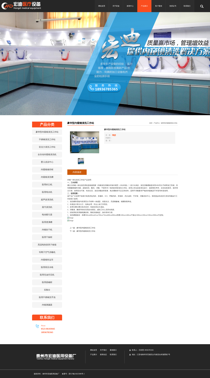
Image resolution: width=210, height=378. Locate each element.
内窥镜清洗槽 (47, 177)
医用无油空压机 (47, 275)
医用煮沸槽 (47, 222)
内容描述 (77, 172)
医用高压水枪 (47, 267)
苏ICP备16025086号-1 (77, 374)
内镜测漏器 (47, 305)
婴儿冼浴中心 (47, 162)
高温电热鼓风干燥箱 (47, 245)
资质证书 (172, 6)
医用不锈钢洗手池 (47, 297)
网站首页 (101, 6)
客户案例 (158, 6)
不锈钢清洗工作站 (47, 139)
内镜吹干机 (47, 230)
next (179, 62)
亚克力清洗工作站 (47, 147)
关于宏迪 (116, 6)
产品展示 (144, 6)
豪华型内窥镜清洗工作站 (47, 132)
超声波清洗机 (47, 199)
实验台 (47, 290)
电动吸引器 (47, 214)
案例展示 (113, 350)
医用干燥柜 (47, 237)
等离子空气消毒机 (47, 252)
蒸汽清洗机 (47, 207)
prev (29, 62)
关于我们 (103, 350)
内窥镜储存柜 (47, 169)
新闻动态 (103, 354)
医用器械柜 (47, 282)
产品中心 (157, 123)
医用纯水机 (47, 192)
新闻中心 (130, 6)
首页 (150, 123)
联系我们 (187, 6)
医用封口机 (47, 184)
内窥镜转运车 (47, 260)
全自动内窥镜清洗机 (47, 154)
